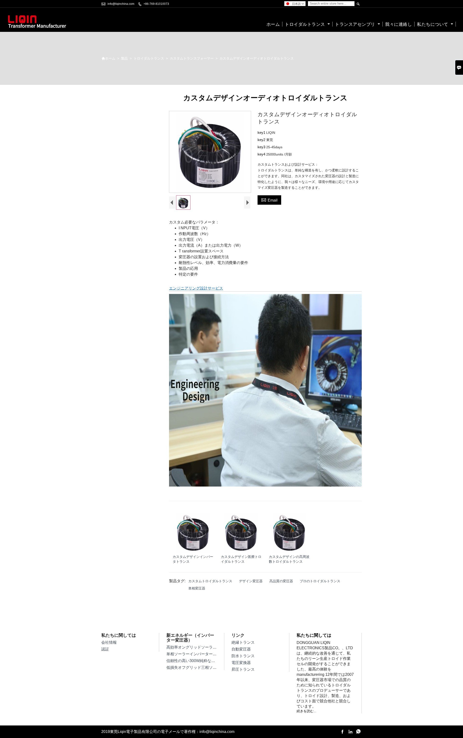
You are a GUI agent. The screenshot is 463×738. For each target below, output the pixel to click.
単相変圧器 (196, 588)
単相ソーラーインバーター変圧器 (195, 654)
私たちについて (433, 24)
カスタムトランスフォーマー (192, 58)
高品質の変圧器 (281, 581)
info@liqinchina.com (121, 4)
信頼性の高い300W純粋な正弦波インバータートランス (213, 661)
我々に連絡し (398, 24)
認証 (105, 649)
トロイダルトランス (305, 24)
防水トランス (243, 656)
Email (269, 199)
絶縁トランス (243, 642)
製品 (124, 58)
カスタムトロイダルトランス (210, 581)
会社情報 (109, 642)
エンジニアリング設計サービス (196, 288)
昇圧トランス (243, 669)
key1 (262, 132)
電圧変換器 (241, 663)
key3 (262, 147)
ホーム (273, 24)
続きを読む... (306, 711)
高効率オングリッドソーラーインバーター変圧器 (208, 647)
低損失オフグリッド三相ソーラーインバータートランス (214, 667)
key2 (262, 140)
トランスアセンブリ (355, 24)
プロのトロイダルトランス (320, 581)
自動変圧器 (241, 649)
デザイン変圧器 (251, 581)
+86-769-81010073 (156, 4)
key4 (262, 154)
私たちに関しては (314, 635)
